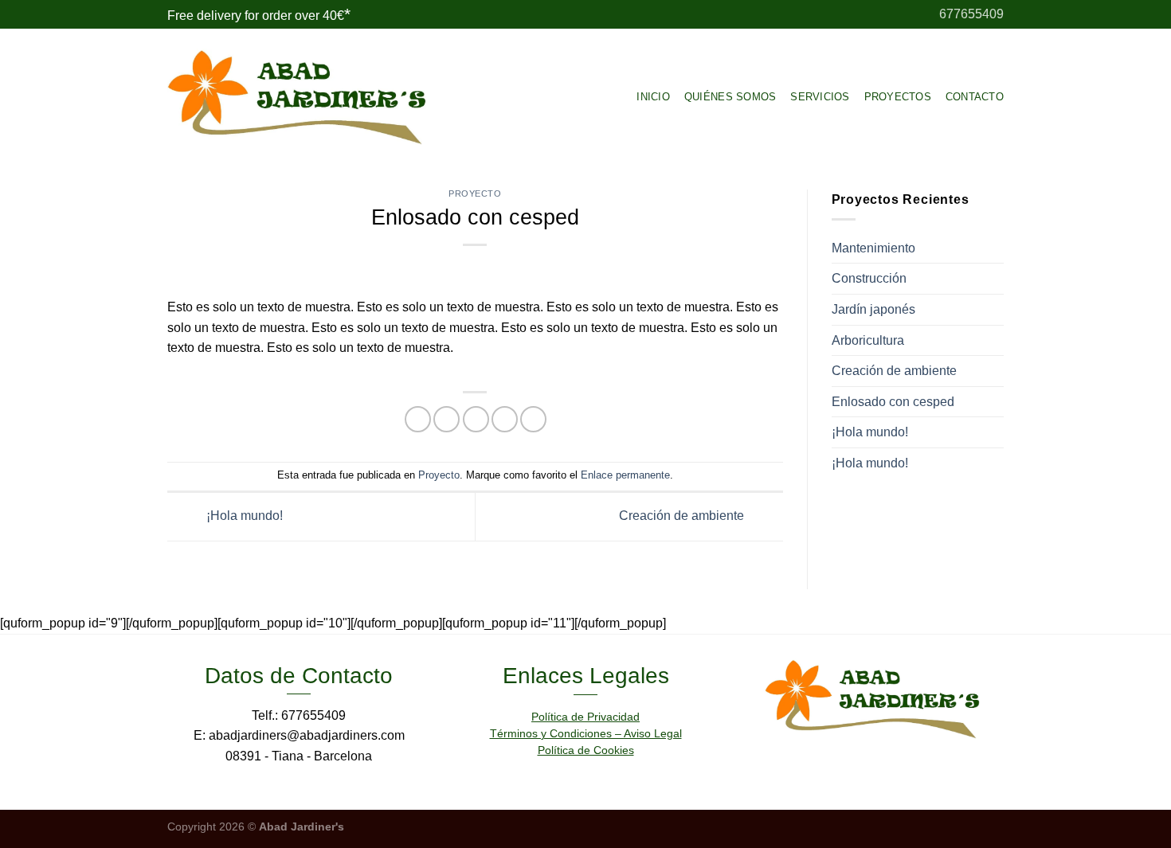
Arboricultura (868, 340)
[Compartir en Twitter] (446, 419)
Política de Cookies (586, 750)
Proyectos (897, 97)
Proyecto (474, 193)
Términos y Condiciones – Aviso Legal (586, 733)
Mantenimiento (873, 248)
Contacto (975, 97)
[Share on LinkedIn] (533, 419)
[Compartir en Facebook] (418, 419)
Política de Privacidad (585, 716)
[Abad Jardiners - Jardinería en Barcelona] (296, 97)
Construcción (869, 278)
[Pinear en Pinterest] (505, 419)
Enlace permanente (625, 475)
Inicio (653, 97)
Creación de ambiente (683, 515)
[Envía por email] (476, 419)
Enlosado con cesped (893, 401)
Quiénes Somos (730, 97)
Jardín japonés (873, 309)
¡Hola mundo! (243, 515)
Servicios (819, 97)
